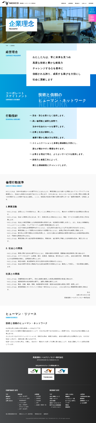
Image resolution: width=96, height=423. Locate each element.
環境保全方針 (38, 414)
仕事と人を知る (69, 394)
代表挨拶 (38, 400)
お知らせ (84, 3)
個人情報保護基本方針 (11, 414)
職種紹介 (67, 396)
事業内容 (63, 3)
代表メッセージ (54, 398)
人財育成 (82, 394)
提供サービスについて (55, 402)
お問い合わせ (9, 400)
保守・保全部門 (23, 409)
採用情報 (91, 3)
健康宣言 (46, 414)
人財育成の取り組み (85, 396)
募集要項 (67, 407)
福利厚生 (82, 398)
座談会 (67, 405)
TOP (7, 45)
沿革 (37, 402)
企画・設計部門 (23, 396)
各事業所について (84, 400)
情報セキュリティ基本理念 (26, 414)
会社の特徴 (52, 400)
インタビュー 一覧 (70, 398)
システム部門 (22, 402)
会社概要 (38, 396)
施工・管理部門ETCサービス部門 (23, 405)
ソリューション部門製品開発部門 (24, 399)
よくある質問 (83, 402)
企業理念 (12, 45)
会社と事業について (55, 396)
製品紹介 (77, 3)
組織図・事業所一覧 (41, 405)
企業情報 (70, 3)
